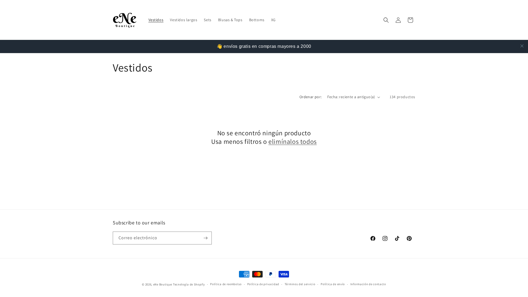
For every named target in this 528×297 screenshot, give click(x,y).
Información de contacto (368, 284)
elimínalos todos (292, 141)
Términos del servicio (300, 284)
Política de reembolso (226, 284)
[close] (522, 46)
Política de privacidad (263, 284)
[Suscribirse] (205, 238)
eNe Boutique (162, 284)
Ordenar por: (310, 96)
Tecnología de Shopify (189, 284)
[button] (386, 20)
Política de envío (333, 284)
